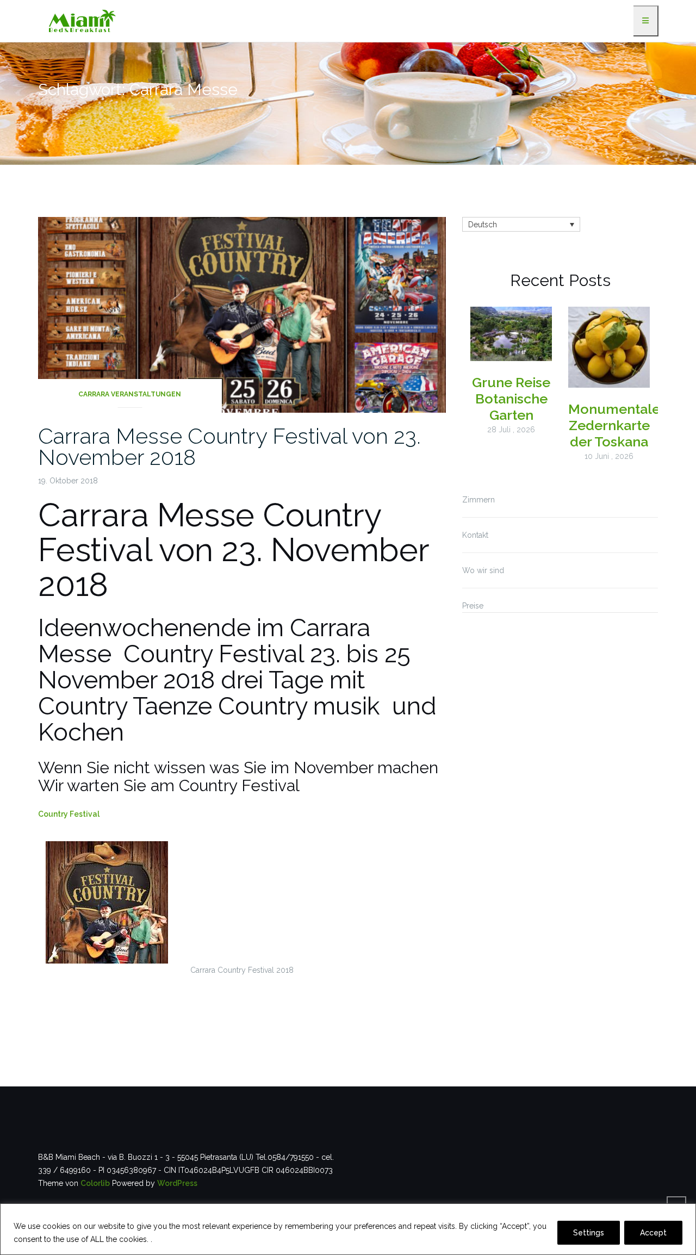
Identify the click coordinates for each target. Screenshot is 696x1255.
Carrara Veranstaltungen (129, 394)
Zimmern (478, 499)
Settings (588, 1232)
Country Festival (69, 814)
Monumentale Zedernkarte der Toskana (614, 425)
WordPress (177, 1183)
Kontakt (475, 535)
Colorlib (95, 1183)
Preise (472, 605)
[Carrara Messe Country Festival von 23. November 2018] (242, 313)
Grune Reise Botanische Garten (511, 398)
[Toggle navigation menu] (645, 20)
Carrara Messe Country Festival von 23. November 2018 (229, 446)
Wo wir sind (483, 570)
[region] (348, 1229)
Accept (653, 1232)
